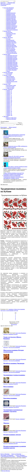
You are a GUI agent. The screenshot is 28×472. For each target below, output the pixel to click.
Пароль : (20, 122)
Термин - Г (9, 94)
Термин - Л (9, 99)
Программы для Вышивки (7, 455)
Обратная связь (11, 2)
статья (7, 310)
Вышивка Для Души (11, 42)
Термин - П (9, 104)
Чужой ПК (18, 124)
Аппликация (9, 9)
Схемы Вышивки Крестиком (8, 456)
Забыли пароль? (13, 127)
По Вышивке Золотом (11, 58)
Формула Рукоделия (11, 51)
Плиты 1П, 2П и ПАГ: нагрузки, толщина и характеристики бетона (13, 157)
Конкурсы (3, 2)
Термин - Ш (9, 115)
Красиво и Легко (10, 47)
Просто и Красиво (10, 49)
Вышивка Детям (10, 44)
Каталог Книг (6, 54)
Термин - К (9, 98)
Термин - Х (9, 112)
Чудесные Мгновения (11, 53)
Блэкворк (8, 10)
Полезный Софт (10, 80)
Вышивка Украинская (11, 25)
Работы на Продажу (11, 119)
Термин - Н (9, 102)
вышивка (11, 309)
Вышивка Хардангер (11, 27)
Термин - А (9, 90)
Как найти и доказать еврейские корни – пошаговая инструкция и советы (15, 167)
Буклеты (8, 38)
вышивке (11, 310)
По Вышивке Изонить (11, 59)
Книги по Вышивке (16, 454)
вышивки (22, 309)
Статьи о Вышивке (20, 455)
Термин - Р (9, 106)
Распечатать (14, 324)
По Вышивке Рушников (12, 66)
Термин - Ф (9, 111)
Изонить (8, 11)
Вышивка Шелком (10, 28)
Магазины (5, 116)
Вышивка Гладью (10, 14)
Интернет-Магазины (11, 117)
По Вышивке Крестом (11, 62)
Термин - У (9, 110)
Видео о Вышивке (5, 454)
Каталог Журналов (8, 37)
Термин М (5, 420)
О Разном (8, 36)
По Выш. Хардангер (11, 67)
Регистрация (4, 127)
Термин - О (9, 103)
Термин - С (9, 107)
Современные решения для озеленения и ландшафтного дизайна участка (13, 177)
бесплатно (3, 310)
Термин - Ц (9, 113)
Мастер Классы (10, 76)
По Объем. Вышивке (11, 69)
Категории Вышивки (8, 7)
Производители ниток (11, 81)
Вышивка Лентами (11, 19)
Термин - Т (9, 108)
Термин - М (9, 101)
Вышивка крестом (12, 443)
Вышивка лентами (13, 431)
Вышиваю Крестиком (11, 46)
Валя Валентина (10, 40)
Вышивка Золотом (10, 15)
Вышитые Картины (11, 45)
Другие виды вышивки (12, 29)
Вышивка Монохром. (11, 22)
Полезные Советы (10, 79)
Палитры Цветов (10, 77)
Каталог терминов (20, 419)
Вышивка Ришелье (11, 24)
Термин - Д (9, 95)
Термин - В (9, 93)
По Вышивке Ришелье (11, 64)
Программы (9, 35)
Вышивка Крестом (11, 18)
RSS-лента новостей (6, 4)
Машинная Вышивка (11, 20)
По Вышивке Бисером (11, 55)
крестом (16, 310)
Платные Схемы (10, 86)
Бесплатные (9, 73)
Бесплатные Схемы (11, 85)
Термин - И (9, 97)
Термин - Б (9, 91)
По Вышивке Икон (11, 60)
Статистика (3, 5)
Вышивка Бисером (11, 13)
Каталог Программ (8, 72)
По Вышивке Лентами (11, 63)
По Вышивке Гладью (11, 57)
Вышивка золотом (12, 334)
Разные (8, 71)
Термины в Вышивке (22, 456)
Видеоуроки (9, 32)
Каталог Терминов (8, 89)
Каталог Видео (7, 31)
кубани (15, 309)
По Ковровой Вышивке (12, 68)
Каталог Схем (6, 84)
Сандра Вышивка (10, 50)
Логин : (2, 122)
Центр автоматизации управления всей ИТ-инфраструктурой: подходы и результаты (14, 136)
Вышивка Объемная (11, 23)
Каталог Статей (7, 75)
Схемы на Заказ (10, 88)
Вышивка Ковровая (11, 16)
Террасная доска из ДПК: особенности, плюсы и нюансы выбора (15, 147)
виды (18, 309)
